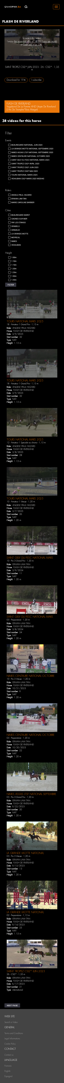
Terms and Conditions (13, 1033)
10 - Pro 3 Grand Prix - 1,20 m (20, 560)
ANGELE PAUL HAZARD (24, 328)
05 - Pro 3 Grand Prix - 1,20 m (20, 797)
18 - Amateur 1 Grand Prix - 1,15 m (22, 324)
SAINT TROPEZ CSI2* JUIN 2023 (26, 971)
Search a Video (11, 1022)
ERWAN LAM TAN (21, 564)
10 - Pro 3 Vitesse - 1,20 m (18, 679)
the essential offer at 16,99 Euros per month (35, 41)
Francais (7, 1065)
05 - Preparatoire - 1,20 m (18, 619)
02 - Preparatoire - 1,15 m (18, 915)
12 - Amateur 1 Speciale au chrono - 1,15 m (26, 442)
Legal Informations (12, 1038)
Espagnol (8, 1076)
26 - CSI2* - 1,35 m (16, 974)
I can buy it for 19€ (32, 44)
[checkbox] (25, 145)
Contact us (8, 1054)
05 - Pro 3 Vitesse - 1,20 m (18, 856)
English (7, 1071)
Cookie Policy (10, 1043)
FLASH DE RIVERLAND (23, 330)
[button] (10, 285)
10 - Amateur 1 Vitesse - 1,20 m (21, 501)
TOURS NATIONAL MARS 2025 (25, 321)
